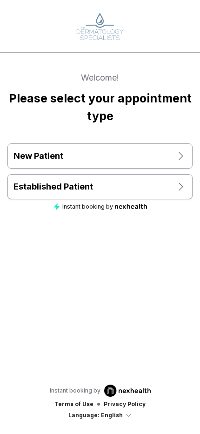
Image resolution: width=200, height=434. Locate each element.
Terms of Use (73, 403)
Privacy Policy (125, 403)
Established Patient (53, 186)
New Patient (38, 156)
